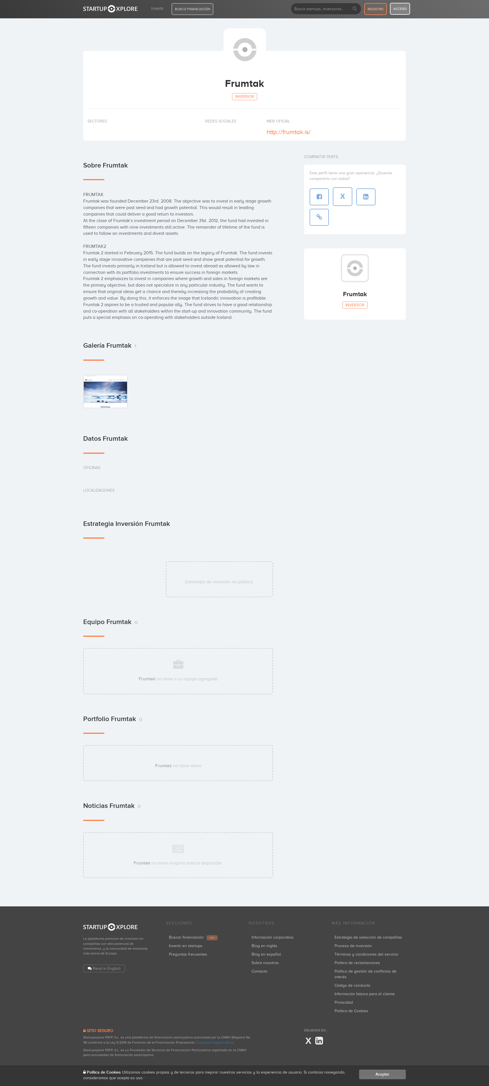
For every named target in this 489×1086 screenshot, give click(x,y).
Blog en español (266, 954)
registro (375, 9)
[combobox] (326, 9)
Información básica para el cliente (364, 994)
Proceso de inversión (353, 946)
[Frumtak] (105, 391)
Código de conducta (352, 985)
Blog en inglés (264, 946)
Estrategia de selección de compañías (368, 937)
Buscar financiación (192, 937)
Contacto (259, 971)
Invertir (157, 8)
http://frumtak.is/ (289, 132)
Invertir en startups (185, 946)
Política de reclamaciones (357, 963)
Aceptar (382, 1074)
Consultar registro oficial (215, 1042)
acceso (400, 9)
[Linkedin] (319, 1041)
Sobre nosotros (265, 963)
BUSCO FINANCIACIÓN (192, 9)
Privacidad (343, 1002)
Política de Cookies (351, 1011)
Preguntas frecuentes (188, 954)
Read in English (107, 968)
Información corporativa (272, 937)
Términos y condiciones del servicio (366, 954)
